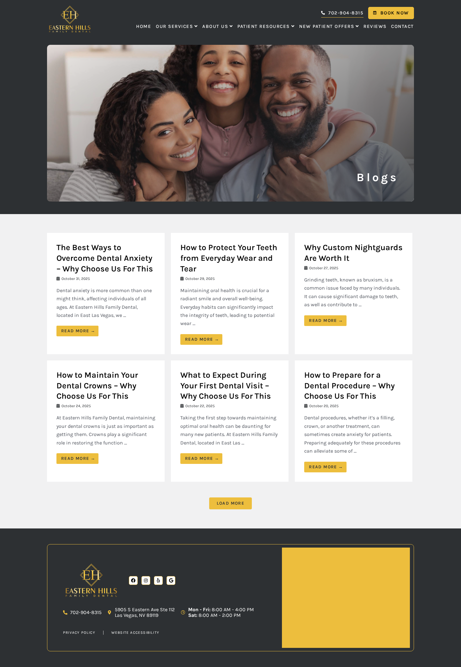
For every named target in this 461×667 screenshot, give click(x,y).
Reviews (375, 26)
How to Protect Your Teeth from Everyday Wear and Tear (228, 258)
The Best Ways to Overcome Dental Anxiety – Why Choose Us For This (104, 258)
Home (143, 26)
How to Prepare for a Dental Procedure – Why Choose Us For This (349, 385)
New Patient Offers (326, 26)
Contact (402, 26)
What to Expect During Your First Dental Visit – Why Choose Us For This (225, 385)
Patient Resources (263, 26)
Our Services (174, 26)
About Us (215, 26)
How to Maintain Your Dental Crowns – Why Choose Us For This (97, 385)
